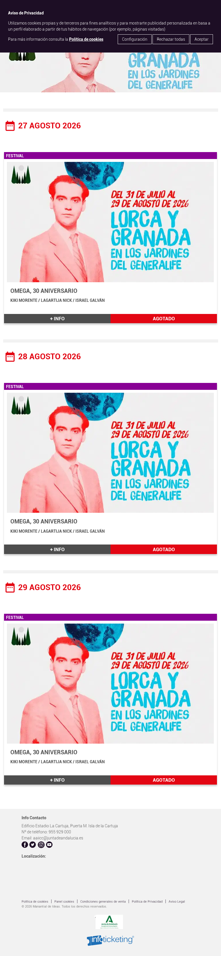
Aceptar (202, 39)
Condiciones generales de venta (103, 901)
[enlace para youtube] (49, 845)
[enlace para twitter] (32, 845)
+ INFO (57, 318)
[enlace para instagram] (41, 845)
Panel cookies (64, 901)
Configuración (134, 39)
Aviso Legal (177, 901)
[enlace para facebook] (25, 845)
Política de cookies (86, 39)
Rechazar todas (171, 39)
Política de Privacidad (147, 901)
